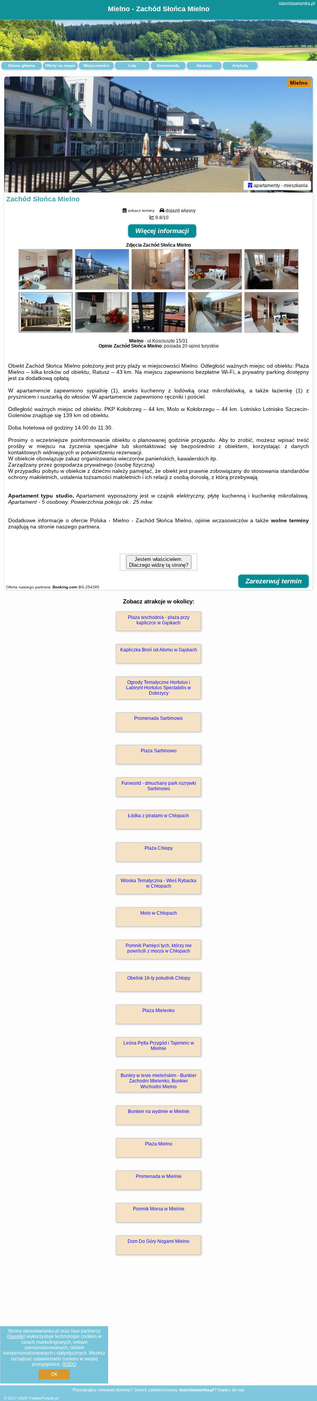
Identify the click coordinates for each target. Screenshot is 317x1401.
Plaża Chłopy (159, 848)
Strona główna (21, 65)
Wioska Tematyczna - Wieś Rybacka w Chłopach (158, 883)
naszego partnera (77, 526)
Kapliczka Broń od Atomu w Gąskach (158, 650)
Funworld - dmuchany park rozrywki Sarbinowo (158, 786)
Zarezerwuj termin (273, 581)
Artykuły (240, 65)
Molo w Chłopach (158, 913)
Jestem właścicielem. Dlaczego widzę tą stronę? (158, 562)
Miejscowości (96, 65)
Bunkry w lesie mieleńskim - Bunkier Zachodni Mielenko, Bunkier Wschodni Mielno (158, 1081)
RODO (69, 1364)
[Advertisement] (158, 1328)
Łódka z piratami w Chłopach (158, 815)
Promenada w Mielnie (159, 1176)
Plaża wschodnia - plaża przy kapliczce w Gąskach (158, 620)
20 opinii (191, 346)
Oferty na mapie (60, 65)
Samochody (168, 65)
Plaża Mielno (158, 1144)
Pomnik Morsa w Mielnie (158, 1209)
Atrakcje (204, 65)
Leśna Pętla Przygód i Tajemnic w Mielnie (158, 1045)
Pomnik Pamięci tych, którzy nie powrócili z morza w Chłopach (159, 948)
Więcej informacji (162, 231)
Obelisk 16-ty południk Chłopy (158, 978)
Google (16, 1336)
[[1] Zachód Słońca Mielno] (158, 135)
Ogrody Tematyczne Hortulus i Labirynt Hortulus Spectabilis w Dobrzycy (158, 688)
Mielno (299, 83)
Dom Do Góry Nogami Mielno (158, 1241)
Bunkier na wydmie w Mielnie (158, 1111)
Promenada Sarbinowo (158, 718)
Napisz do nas (231, 1389)
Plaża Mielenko (158, 1010)
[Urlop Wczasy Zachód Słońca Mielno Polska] (45, 287)
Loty (132, 65)
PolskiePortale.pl (43, 1398)
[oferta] (250, 185)
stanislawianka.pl (297, 3)
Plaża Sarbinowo (159, 750)
